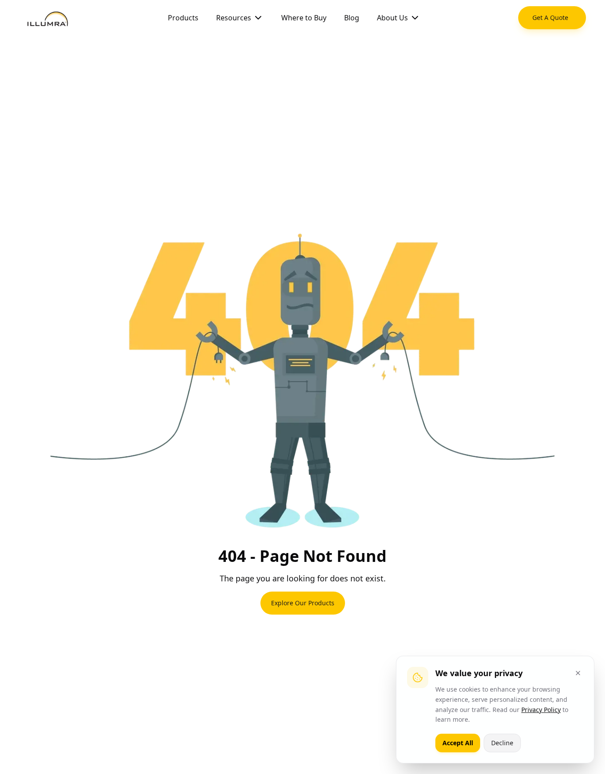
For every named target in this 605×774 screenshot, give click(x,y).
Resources (233, 18)
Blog (351, 18)
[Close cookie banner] (578, 673)
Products (183, 18)
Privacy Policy (541, 709)
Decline (502, 743)
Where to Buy (303, 18)
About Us (392, 18)
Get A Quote (550, 17)
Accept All (457, 743)
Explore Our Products (302, 603)
